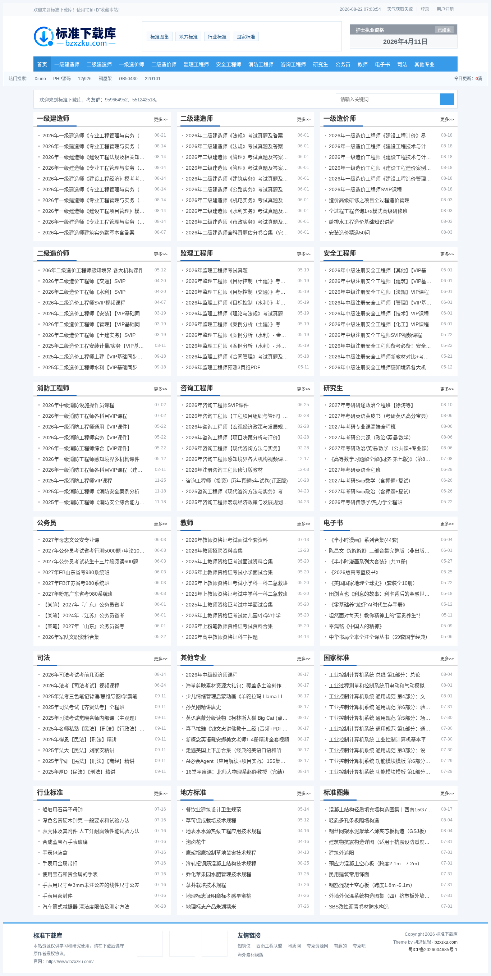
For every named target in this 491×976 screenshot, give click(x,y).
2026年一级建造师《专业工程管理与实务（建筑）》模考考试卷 (94, 146)
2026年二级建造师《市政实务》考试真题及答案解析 (237, 222)
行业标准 (217, 37)
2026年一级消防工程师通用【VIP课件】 (87, 427)
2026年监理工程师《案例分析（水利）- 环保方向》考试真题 (237, 346)
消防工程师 (261, 64)
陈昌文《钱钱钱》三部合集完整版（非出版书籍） (380, 551)
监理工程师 (196, 64)
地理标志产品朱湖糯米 (211, 906)
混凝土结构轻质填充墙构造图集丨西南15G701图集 (380, 809)
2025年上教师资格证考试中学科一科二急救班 (237, 594)
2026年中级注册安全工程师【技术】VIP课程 (379, 313)
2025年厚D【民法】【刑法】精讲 (78, 772)
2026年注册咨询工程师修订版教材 (224, 470)
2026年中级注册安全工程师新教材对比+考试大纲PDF (380, 356)
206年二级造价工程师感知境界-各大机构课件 (92, 270)
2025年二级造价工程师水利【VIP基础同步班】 (94, 367)
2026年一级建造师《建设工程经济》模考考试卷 (94, 179)
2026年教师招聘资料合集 (214, 551)
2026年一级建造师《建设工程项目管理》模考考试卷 (94, 211)
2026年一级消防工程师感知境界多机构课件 (90, 459)
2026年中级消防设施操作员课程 (78, 405)
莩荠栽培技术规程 (206, 885)
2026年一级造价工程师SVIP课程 (365, 189)
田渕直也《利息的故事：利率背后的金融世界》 (380, 594)
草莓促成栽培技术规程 (211, 820)
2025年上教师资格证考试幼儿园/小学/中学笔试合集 (237, 615)
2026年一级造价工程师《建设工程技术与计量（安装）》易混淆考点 (380, 157)
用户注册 (445, 9)
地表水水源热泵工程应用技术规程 (223, 831)
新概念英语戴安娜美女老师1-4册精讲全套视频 (237, 739)
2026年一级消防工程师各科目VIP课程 (84, 416)
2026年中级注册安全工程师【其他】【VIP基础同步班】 (380, 270)
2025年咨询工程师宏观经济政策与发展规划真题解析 (237, 502)
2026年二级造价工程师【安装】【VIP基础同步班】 (94, 313)
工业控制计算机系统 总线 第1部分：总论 (374, 675)
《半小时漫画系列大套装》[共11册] (368, 561)
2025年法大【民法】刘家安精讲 (78, 750)
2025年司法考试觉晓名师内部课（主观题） (90, 718)
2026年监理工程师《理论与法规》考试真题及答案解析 (237, 313)
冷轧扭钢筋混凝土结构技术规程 (221, 863)
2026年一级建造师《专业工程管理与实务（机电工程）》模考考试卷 (94, 200)
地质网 (294, 946)
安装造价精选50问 (349, 232)
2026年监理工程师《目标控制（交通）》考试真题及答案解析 (237, 292)
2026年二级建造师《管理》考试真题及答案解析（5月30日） (237, 157)
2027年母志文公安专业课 (70, 540)
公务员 (342, 64)
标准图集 (159, 37)
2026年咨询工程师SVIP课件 (217, 405)
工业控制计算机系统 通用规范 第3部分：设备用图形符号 (380, 750)
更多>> (161, 119)
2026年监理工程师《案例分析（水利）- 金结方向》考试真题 (237, 335)
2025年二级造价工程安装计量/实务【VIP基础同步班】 (94, 346)
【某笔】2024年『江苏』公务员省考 (83, 615)
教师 (363, 64)
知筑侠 (244, 946)
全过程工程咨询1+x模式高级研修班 (368, 211)
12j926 (85, 78)
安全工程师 (228, 64)
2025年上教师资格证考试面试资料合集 (229, 561)
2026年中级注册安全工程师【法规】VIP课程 (379, 292)
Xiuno (40, 78)
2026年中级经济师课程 (212, 675)
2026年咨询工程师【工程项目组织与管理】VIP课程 (237, 416)
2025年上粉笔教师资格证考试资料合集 (229, 626)
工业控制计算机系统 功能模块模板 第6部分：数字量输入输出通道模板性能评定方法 (380, 761)
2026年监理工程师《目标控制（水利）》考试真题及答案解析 (237, 303)
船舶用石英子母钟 (62, 809)
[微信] (182, 944)
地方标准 (188, 37)
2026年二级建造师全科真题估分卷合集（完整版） (237, 232)
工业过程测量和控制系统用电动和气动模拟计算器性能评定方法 (380, 685)
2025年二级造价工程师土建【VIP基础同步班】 (94, 356)
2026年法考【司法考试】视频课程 (80, 685)
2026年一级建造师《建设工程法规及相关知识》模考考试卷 (94, 157)
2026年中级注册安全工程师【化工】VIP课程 (379, 324)
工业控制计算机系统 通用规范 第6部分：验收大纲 (380, 707)
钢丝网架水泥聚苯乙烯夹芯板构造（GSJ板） (379, 831)
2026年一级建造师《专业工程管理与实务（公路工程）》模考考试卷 (94, 168)
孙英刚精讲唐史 (203, 707)
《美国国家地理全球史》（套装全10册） (373, 583)
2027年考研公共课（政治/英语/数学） (371, 437)
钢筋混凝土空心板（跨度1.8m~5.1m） (372, 885)
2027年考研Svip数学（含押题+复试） (371, 481)
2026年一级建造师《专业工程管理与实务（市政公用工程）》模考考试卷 (94, 189)
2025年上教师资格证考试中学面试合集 (229, 605)
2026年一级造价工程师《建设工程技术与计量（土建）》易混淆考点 (380, 146)
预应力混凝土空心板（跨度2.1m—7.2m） (375, 863)
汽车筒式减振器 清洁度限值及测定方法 (85, 906)
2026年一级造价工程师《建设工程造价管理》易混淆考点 (380, 179)
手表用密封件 (57, 896)
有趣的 (340, 946)
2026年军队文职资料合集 (70, 637)
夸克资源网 (317, 946)
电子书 (382, 64)
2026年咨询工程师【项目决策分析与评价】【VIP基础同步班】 (237, 437)
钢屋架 (105, 78)
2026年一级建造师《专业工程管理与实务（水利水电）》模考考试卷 (94, 222)
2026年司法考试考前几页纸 (73, 675)
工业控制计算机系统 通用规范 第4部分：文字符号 (380, 696)
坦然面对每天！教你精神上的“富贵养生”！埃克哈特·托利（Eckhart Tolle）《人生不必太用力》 (380, 615)
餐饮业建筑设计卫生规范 (213, 809)
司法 (402, 64)
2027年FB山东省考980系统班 (75, 572)
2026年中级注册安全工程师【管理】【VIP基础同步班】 (380, 303)
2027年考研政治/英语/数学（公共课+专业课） (380, 448)
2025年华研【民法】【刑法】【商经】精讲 (88, 761)
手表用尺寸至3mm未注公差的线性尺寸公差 (90, 885)
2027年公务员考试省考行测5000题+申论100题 (94, 551)
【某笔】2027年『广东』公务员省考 (83, 605)
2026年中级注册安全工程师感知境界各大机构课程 (380, 367)
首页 (42, 64)
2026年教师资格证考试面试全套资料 (227, 540)
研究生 (320, 64)
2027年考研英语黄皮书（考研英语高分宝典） (380, 416)
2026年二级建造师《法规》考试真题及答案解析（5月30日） (237, 135)
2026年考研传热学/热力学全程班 (365, 502)
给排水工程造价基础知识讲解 (361, 222)
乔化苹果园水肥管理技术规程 (218, 874)
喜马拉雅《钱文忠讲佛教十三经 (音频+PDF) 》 (237, 729)
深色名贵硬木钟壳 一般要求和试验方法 (85, 820)
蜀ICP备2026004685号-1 (433, 949)
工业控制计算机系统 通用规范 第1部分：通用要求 (380, 729)
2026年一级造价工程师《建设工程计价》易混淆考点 (380, 135)
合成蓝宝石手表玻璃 (65, 842)
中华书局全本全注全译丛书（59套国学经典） (379, 637)
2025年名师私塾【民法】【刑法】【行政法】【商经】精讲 (94, 729)
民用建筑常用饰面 (349, 874)
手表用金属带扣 (60, 863)
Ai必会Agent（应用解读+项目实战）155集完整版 (237, 761)
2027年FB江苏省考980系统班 (75, 583)
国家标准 (246, 37)
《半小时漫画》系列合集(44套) (364, 540)
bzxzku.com (446, 942)
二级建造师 (99, 64)
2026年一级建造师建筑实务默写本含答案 (88, 232)
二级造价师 (163, 64)
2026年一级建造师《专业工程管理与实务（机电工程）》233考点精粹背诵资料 (94, 135)
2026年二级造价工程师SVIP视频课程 (83, 303)
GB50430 (128, 78)
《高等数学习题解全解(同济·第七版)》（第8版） (380, 459)
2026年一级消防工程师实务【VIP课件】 (87, 437)
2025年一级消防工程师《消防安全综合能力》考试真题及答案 (94, 502)
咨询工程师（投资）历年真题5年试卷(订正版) (237, 481)
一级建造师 (66, 64)
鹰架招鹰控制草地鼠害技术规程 (221, 853)
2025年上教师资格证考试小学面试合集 (229, 572)
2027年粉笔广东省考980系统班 (77, 594)
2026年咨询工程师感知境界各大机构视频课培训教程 (237, 459)
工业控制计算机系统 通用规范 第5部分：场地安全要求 (380, 718)
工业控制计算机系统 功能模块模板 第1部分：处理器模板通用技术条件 (380, 772)
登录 (425, 9)
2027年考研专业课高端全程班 (362, 427)
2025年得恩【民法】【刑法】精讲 (79, 739)
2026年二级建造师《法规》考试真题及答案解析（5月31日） (237, 146)
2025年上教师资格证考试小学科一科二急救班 (237, 583)
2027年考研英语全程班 (355, 470)
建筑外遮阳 (341, 853)
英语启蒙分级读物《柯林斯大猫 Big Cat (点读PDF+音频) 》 (237, 718)
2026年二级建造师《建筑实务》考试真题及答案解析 (237, 179)
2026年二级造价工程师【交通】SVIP (83, 281)
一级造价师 (131, 64)
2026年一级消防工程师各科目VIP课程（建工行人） (94, 470)
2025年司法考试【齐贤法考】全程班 (83, 707)
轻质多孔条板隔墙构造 (354, 820)
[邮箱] (215, 944)
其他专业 (424, 64)
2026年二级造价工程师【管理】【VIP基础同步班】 (94, 324)
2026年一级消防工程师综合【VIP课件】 (87, 448)
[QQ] (150, 944)
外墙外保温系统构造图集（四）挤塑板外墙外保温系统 (380, 896)
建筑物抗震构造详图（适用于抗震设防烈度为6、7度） (380, 842)
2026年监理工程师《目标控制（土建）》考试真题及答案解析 (237, 281)
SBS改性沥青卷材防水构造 (359, 906)
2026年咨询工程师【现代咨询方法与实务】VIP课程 (237, 448)
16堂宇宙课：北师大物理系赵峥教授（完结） (236, 772)
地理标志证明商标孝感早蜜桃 (218, 896)
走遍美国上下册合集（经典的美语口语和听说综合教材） (237, 750)
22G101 (153, 78)
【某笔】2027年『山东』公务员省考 (83, 626)
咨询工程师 (293, 64)
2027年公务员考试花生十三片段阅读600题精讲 (94, 561)
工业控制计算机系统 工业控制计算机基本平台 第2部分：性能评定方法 (380, 739)
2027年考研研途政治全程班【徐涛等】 (372, 405)
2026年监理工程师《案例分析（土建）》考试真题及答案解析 (237, 324)
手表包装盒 (55, 853)
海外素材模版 (250, 955)
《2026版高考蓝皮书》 (355, 572)
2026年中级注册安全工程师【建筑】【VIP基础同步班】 (380, 281)
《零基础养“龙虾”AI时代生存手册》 (368, 605)
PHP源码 (62, 78)
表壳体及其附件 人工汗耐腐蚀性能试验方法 (90, 831)
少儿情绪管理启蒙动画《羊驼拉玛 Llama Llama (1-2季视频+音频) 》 (237, 696)
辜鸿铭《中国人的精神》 (356, 626)
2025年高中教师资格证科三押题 (222, 637)
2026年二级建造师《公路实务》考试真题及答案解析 (237, 189)
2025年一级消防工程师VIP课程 (77, 481)
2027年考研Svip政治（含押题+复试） (371, 491)
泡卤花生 (196, 842)
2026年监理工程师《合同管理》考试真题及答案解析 (237, 356)
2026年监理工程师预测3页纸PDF (223, 367)
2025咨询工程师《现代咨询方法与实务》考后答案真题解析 (237, 491)
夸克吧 (359, 946)
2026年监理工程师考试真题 (217, 270)
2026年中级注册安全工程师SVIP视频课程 (375, 335)
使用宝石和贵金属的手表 (70, 874)
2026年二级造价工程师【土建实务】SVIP (89, 335)
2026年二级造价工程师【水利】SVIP (83, 292)
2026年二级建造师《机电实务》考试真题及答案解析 (237, 200)
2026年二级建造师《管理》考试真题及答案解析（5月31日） (237, 168)
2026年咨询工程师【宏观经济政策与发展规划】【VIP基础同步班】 (237, 427)
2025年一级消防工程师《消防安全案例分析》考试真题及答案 (94, 491)
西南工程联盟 (269, 946)
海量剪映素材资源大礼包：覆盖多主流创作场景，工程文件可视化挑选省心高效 (237, 685)
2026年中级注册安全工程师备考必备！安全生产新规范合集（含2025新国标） (380, 346)
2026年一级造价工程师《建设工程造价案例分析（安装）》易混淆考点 (380, 168)
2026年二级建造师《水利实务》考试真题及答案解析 (237, 211)
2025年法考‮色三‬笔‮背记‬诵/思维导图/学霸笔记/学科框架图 (94, 696)
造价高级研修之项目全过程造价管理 (369, 200)
